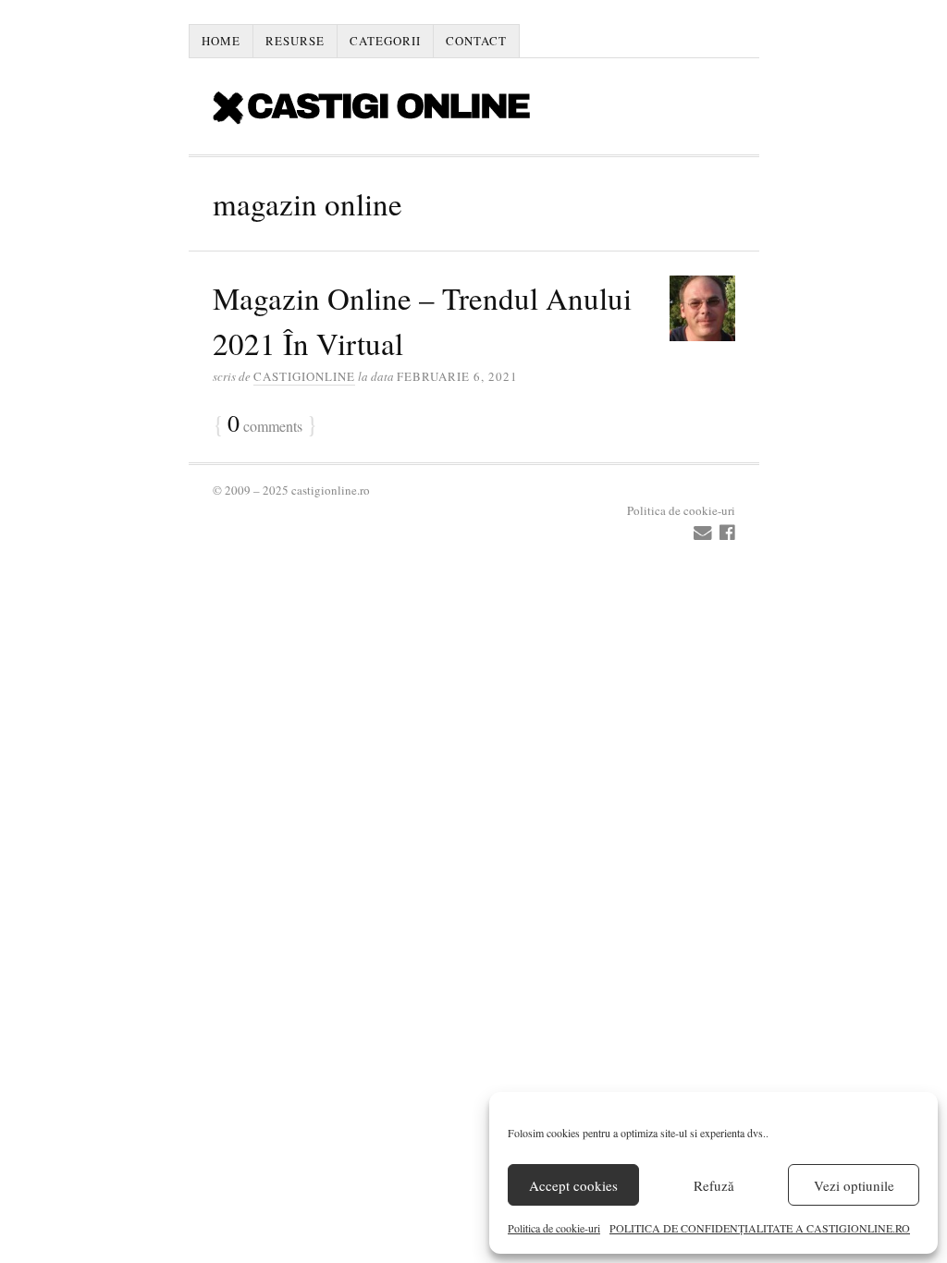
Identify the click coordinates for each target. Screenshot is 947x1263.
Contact (476, 40)
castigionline (304, 376)
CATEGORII (385, 40)
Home (221, 40)
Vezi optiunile (854, 1185)
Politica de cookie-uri (554, 1227)
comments (265, 424)
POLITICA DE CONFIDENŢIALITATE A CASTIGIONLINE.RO (759, 1227)
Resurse (295, 40)
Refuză (714, 1185)
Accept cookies (573, 1185)
